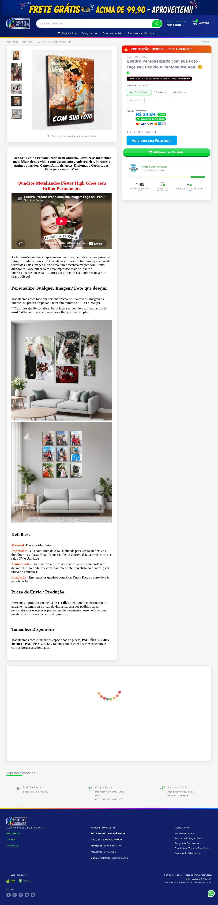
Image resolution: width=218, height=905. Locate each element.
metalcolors (177, 874)
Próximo (205, 41)
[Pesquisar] (157, 23)
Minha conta (174, 24)
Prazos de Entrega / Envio (189, 838)
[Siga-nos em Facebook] (8, 895)
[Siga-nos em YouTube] (27, 895)
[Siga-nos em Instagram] (14, 895)
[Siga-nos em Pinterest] (21, 895)
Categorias (88, 33)
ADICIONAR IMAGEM (141, 132)
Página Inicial (69, 33)
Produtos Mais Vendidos (141, 33)
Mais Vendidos (28, 41)
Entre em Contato (184, 833)
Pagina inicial (12, 41)
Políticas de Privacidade (188, 853)
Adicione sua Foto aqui (152, 140)
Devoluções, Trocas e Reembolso (192, 848)
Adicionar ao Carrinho (169, 152)
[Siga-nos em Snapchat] (33, 895)
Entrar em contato (112, 33)
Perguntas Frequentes (187, 843)
